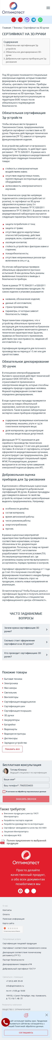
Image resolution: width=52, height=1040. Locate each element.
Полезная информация (13, 919)
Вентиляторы (11, 697)
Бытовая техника (13, 678)
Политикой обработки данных (29, 1026)
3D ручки (9, 715)
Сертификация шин (14, 706)
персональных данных (36, 791)
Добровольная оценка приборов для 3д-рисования (26, 60)
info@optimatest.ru (15, 986)
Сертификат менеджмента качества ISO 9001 (25, 827)
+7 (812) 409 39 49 (14, 981)
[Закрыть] (46, 1015)
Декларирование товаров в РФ (17, 964)
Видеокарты (10, 729)
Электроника (11, 683)
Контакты (7, 910)
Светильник (10, 692)
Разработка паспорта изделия (18, 820)
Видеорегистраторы (15, 733)
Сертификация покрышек (17, 710)
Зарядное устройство (15, 742)
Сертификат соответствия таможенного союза (25, 948)
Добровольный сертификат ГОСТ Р (19, 968)
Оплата (6, 914)
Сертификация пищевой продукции (20, 943)
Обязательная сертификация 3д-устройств (22, 47)
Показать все (12, 749)
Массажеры (10, 687)
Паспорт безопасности (13, 960)
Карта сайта (8, 923)
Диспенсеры (10, 738)
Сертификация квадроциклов (19, 701)
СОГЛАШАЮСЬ (26, 1032)
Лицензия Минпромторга (16, 831)
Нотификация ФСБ (12, 835)
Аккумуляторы (11, 719)
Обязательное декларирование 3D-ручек (24, 53)
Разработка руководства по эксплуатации (23, 824)
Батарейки (9, 724)
